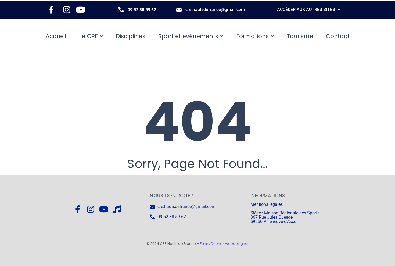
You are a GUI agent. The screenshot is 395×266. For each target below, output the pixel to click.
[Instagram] (91, 209)
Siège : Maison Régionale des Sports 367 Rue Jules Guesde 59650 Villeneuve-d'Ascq (284, 217)
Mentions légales (266, 204)
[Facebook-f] (77, 209)
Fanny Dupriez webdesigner (224, 243)
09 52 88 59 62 (142, 9)
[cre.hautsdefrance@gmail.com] (179, 9)
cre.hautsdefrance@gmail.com (215, 9)
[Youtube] (104, 209)
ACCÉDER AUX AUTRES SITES (306, 9)
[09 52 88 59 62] (121, 9)
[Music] (117, 209)
